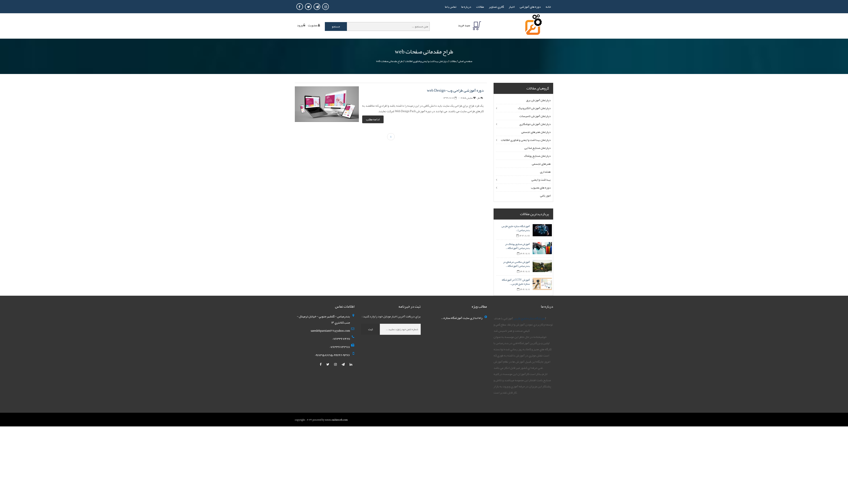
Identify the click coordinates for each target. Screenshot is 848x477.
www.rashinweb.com (336, 419)
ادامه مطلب (373, 119)
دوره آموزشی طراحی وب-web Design (455, 90)
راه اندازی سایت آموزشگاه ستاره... (462, 318)
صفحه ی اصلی (465, 61)
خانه (548, 7)
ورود (300, 25)
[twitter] (328, 364)
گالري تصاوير (496, 7)
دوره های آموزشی (530, 7)
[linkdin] (350, 364)
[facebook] (321, 364)
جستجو (336, 26)
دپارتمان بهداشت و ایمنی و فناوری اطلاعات (426, 61)
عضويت (312, 25)
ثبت (370, 329)
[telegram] (343, 364)
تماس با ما (450, 7)
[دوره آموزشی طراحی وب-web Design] (327, 105)
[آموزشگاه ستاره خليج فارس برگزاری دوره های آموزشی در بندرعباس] (532, 26)
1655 (467, 97)
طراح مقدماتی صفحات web (389, 61)
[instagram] (335, 364)
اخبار (512, 7)
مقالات (480, 7)
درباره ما (466, 7)
